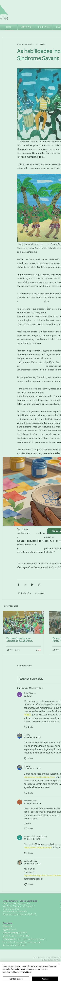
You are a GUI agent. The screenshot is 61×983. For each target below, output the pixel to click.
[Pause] (7, 522)
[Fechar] (57, 965)
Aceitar (45, 978)
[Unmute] (11, 522)
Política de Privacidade (21, 971)
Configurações (16, 978)
